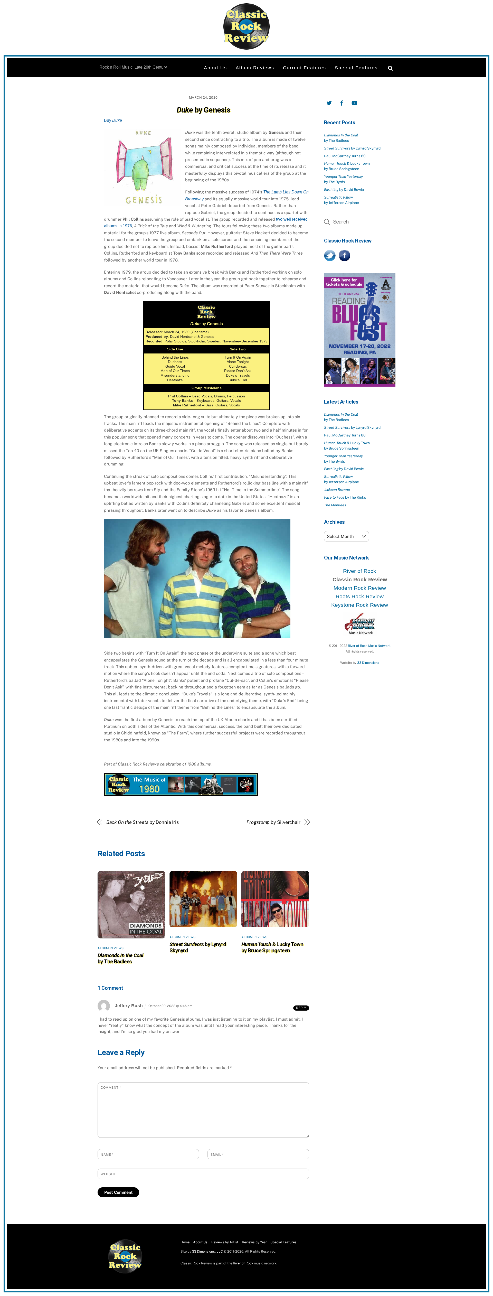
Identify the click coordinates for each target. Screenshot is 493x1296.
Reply (301, 1008)
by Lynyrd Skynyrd (352, 148)
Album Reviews (255, 67)
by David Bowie (344, 190)
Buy (113, 120)
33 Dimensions (368, 663)
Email (217, 1155)
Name (107, 1155)
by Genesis (203, 109)
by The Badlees (120, 958)
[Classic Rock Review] (125, 1272)
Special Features (356, 67)
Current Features (304, 67)
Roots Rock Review (360, 596)
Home (185, 1242)
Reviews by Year (254, 1242)
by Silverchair (273, 822)
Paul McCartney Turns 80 (345, 156)
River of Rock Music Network (369, 646)
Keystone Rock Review (359, 605)
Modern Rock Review (360, 588)
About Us (215, 67)
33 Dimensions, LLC (207, 1251)
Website (109, 1174)
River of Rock (359, 571)
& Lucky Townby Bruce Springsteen (272, 947)
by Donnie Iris (142, 822)
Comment (111, 1087)
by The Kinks (345, 497)
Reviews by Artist (224, 1242)
